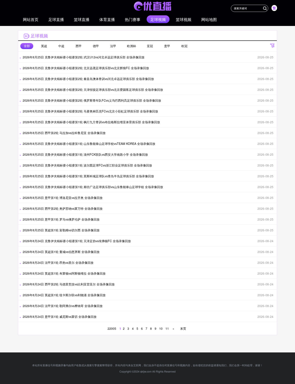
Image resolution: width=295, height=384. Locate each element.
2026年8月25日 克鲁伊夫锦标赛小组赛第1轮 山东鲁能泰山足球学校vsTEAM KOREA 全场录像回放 (89, 143)
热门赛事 (132, 19)
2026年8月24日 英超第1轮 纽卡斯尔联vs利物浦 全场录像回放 (64, 295)
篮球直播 (81, 19)
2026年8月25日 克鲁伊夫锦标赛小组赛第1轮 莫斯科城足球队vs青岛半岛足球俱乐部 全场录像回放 (88, 176)
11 (167, 328)
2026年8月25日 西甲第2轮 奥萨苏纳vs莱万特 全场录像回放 (63, 208)
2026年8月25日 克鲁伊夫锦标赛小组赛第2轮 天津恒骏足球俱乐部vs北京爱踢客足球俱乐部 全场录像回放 (93, 89)
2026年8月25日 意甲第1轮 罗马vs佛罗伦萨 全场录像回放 (61, 219)
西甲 (79, 46)
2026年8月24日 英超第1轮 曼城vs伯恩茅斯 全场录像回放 (61, 252)
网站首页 (30, 19)
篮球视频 (183, 19)
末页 (182, 328)
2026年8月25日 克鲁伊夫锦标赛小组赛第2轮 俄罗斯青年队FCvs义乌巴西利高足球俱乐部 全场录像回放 (92, 100)
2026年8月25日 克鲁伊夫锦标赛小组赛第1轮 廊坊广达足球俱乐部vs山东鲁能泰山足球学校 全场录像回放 (93, 187)
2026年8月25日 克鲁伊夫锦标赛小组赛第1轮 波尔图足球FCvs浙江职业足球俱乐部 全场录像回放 (87, 165)
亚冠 (150, 46)
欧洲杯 (131, 46)
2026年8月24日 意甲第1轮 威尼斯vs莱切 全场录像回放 (60, 316)
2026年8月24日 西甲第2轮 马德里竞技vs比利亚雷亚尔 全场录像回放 (69, 284)
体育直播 (107, 19)
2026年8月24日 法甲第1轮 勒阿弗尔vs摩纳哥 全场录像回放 (63, 306)
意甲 (167, 46)
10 (161, 328)
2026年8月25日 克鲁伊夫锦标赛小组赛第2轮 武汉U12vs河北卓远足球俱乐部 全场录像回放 (83, 57)
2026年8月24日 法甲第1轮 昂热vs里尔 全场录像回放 (58, 262)
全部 (27, 46)
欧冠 (184, 46)
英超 (44, 46)
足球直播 (56, 19)
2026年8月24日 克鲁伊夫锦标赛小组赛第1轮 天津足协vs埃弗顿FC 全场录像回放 (77, 241)
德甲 (96, 46)
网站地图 (209, 19)
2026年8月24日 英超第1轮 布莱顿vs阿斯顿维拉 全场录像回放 (64, 273)
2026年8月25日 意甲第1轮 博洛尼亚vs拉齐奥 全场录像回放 (63, 197)
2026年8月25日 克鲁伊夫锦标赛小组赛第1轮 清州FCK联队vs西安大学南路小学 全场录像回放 (85, 154)
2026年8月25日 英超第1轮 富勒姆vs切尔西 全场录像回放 (61, 230)
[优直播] (152, 6)
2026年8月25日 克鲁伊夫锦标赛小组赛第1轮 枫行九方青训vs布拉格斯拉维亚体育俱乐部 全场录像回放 (91, 122)
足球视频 (158, 19)
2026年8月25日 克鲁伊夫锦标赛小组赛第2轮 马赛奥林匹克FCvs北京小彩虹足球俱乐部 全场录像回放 (90, 111)
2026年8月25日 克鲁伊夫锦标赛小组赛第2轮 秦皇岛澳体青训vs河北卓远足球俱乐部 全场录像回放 (88, 79)
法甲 (113, 46)
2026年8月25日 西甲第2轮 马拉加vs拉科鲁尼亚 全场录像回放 (64, 133)
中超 (61, 46)
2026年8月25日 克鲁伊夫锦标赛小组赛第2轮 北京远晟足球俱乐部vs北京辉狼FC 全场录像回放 (86, 68)
